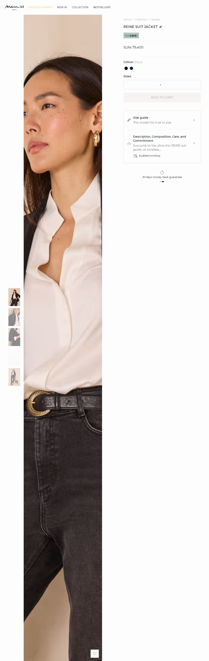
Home (127, 19)
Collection (141, 19)
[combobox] (162, 84)
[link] (40, 7)
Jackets (155, 19)
